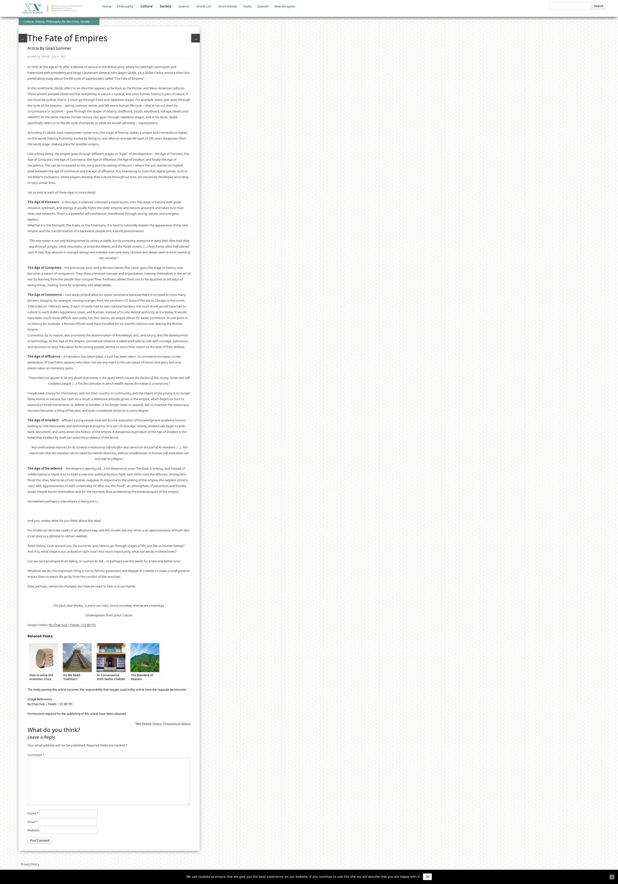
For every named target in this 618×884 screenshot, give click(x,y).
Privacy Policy (30, 864)
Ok (427, 876)
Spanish (263, 6)
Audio (247, 6)
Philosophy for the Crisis (62, 21)
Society (165, 6)
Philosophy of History (176, 723)
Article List (203, 6)
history (157, 723)
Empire (146, 723)
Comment (36, 755)
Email (33, 822)
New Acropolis (284, 6)
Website (33, 830)
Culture (146, 6)
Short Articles (227, 6)
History (39, 21)
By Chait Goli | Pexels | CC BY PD (72, 625)
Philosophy (125, 6)
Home (106, 6)
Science (183, 6)
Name (33, 813)
